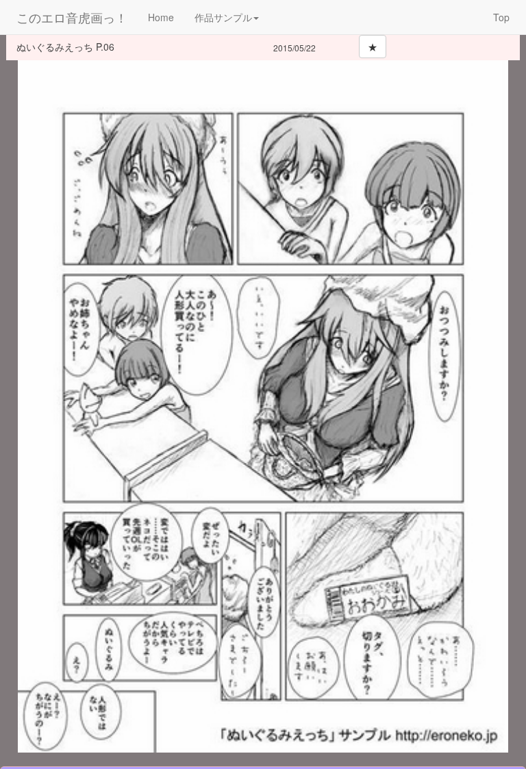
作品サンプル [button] (223, 17)
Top (501, 17)
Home (161, 17)
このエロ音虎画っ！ (71, 17)
